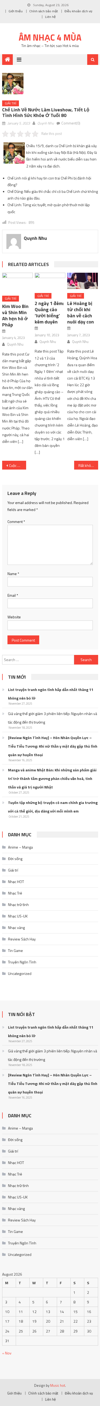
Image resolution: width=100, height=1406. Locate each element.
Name (13, 573)
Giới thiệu (16, 11)
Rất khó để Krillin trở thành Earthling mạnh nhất (88, 465)
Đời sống (15, 858)
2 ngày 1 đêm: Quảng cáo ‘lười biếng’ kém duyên (49, 312)
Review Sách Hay (22, 939)
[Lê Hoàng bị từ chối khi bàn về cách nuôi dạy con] (82, 281)
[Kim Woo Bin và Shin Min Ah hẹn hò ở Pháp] (17, 282)
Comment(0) (70, 123)
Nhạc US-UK (18, 916)
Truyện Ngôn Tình (22, 962)
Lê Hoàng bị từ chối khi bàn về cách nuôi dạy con (80, 312)
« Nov (6, 1353)
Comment (16, 521)
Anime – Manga (20, 847)
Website (14, 617)
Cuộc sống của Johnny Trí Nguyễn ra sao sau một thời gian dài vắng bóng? (17, 465)
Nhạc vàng (16, 927)
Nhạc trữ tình (18, 904)
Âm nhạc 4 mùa (50, 37)
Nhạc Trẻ (15, 893)
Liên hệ (50, 16)
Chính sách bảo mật (43, 11)
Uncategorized (19, 973)
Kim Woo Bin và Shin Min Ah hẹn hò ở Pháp (15, 315)
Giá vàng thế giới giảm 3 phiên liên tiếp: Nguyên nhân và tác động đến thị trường (52, 718)
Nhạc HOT (16, 881)
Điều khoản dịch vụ (78, 11)
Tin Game (15, 950)
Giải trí (10, 103)
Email (12, 595)
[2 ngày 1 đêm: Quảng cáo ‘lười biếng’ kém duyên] (50, 281)
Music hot (57, 1385)
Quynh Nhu (45, 123)
